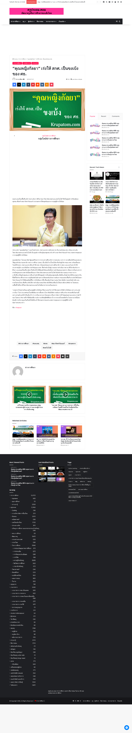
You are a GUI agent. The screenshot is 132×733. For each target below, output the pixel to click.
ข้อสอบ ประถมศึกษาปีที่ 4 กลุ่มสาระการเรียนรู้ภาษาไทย (111, 139)
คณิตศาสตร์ (15, 519)
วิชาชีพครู (13, 619)
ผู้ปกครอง (13, 616)
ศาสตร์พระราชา (15, 622)
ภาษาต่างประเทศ (17, 539)
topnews (15, 498)
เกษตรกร (72, 343)
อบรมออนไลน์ (72, 489)
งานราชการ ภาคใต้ (18, 604)
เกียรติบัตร (15, 664)
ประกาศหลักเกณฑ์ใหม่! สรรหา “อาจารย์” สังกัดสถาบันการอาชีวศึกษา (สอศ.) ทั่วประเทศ (62, 2)
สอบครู (13, 628)
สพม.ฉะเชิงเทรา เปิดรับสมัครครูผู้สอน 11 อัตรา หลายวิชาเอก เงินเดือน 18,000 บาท (97, 208)
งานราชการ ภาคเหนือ (19, 601)
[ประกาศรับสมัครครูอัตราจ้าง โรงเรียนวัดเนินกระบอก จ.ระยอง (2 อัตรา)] (51, 479)
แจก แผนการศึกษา (83, 489)
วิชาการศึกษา (16, 545)
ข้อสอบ (14, 516)
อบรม (12, 661)
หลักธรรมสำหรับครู (16, 646)
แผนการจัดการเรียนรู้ (17, 682)
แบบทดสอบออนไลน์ (74, 492)
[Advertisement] (66, 38)
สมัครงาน (82, 481)
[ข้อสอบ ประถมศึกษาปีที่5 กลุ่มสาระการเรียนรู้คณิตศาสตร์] (95, 132)
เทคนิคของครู (14, 670)
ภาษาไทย (15, 542)
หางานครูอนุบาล (17, 607)
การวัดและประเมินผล (20, 554)
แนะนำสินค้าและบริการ (17, 679)
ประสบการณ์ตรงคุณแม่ (17, 613)
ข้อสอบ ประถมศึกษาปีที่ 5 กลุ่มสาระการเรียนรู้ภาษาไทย (110, 153)
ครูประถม (13, 507)
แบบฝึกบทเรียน (16, 575)
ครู (23, 21)
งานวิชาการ (26, 63)
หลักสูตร (13, 649)
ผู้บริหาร (30, 21)
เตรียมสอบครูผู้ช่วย (16, 667)
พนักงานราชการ (17, 637)
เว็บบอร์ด (61, 21)
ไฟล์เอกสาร (14, 685)
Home (16, 59)
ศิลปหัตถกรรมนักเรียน (17, 625)
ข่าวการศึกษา (15, 21)
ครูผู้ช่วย (14, 631)
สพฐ (76, 481)
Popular (92, 116)
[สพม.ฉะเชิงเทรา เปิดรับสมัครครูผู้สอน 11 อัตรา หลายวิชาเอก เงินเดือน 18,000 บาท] (97, 199)
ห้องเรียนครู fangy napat (18, 658)
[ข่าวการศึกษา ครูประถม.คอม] (36, 11)
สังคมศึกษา (15, 572)
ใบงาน (14, 581)
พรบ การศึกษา (16, 533)
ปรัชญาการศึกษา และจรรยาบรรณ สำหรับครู (25, 528)
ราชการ (70, 481)
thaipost (18, 307)
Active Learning (73, 468)
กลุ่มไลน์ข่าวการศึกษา (49, 136)
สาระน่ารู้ (34, 63)
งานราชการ (14, 587)
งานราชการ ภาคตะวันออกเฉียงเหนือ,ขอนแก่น (80, 478)
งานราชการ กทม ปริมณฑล (20, 590)
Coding (14, 510)
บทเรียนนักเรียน (17, 522)
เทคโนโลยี (47, 348)
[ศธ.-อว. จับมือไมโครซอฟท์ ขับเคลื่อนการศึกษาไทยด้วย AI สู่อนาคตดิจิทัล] (47, 431)
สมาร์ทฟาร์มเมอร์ (59, 343)
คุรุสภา (70, 475)
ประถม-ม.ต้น (16, 525)
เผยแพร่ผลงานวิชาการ (17, 676)
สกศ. (46, 343)
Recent (103, 116)
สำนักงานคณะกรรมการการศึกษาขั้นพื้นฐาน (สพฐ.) (79, 485)
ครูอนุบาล (13, 584)
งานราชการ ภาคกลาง (19, 593)
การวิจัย (16, 557)
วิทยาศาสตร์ (15, 569)
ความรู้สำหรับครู (19, 560)
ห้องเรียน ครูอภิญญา (16, 652)
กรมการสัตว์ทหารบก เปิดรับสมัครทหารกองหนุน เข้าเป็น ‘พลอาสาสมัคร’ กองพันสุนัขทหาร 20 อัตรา (112, 186)
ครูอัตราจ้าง (15, 634)
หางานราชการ (50, 21)
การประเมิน (17, 551)
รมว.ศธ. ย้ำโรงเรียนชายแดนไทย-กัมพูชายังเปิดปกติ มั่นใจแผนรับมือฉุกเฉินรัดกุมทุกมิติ (71, 441)
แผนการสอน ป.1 (73, 500)
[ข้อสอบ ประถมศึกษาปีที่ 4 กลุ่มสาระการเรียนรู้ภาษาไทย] (95, 139)
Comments (115, 116)
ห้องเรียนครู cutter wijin (18, 655)
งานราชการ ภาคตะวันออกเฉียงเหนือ (23, 596)
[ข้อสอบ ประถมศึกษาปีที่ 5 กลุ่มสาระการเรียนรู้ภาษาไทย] (95, 154)
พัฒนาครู (15, 536)
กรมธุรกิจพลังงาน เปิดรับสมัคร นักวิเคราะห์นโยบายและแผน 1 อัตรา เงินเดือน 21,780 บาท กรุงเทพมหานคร (96, 186)
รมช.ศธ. (37, 343)
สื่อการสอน (40, 21)
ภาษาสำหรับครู (18, 566)
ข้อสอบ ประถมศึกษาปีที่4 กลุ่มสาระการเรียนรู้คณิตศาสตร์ (110, 146)
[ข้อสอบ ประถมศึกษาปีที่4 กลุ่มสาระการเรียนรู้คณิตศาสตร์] (95, 147)
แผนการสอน (16, 578)
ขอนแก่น (71, 471)
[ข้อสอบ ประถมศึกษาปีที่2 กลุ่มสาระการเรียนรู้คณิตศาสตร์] (95, 125)
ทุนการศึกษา (16, 501)
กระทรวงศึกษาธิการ (85, 468)
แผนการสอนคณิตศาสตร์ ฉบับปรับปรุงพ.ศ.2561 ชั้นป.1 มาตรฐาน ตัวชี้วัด (80, 496)
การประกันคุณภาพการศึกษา (22, 548)
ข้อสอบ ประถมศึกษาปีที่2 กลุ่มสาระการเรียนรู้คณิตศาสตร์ (110, 124)
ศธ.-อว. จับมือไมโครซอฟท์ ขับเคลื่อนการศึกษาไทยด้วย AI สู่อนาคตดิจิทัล (46, 441)
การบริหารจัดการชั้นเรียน (20, 513)
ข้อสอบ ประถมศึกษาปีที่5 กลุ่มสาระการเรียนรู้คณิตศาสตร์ (110, 132)
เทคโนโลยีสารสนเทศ (17, 673)
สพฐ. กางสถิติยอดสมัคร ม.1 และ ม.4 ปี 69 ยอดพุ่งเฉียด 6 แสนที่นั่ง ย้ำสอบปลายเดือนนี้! (23, 441)
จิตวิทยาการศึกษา (19, 563)
